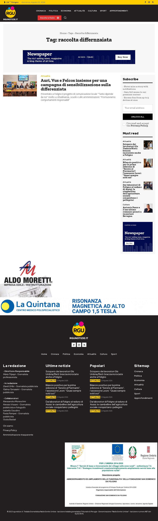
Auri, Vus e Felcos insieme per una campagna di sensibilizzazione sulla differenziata (76, 85)
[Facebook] (145, 2)
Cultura (126, 205)
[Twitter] (153, 2)
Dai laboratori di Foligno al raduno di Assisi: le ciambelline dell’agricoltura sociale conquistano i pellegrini (132, 192)
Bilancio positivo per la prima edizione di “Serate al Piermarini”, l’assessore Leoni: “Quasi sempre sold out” (132, 170)
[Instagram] (149, 2)
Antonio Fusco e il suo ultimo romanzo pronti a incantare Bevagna (132, 211)
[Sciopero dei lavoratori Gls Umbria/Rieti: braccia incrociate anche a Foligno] (148, 144)
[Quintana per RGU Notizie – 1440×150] (79, 313)
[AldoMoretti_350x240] (27, 296)
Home (63, 33)
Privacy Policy (139, 125)
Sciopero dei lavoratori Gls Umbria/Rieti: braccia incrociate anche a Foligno (132, 149)
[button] (65, 17)
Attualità (45, 76)
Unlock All (137, 116)
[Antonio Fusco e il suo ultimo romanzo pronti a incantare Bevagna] (148, 208)
